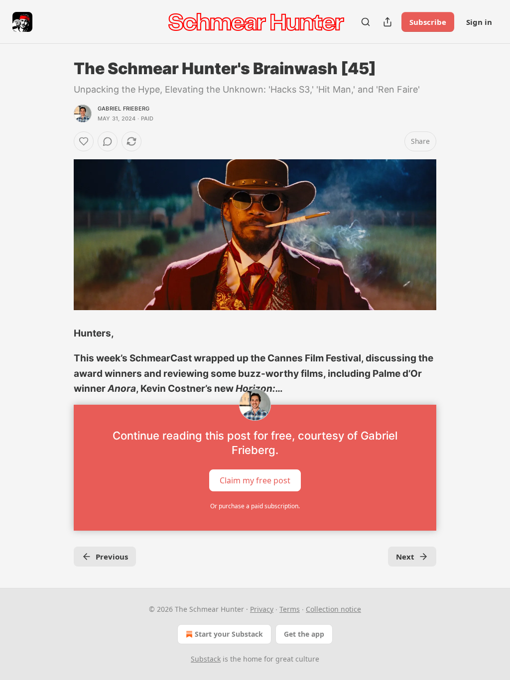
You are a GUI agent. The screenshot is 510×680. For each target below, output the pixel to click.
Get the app (304, 634)
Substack (206, 659)
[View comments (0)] (108, 141)
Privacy (261, 609)
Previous (112, 557)
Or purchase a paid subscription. (255, 506)
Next (405, 557)
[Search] (366, 22)
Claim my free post (255, 479)
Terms (289, 609)
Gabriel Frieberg (123, 108)
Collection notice (333, 609)
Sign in (479, 22)
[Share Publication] (387, 22)
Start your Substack (229, 634)
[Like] (84, 141)
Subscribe (427, 22)
